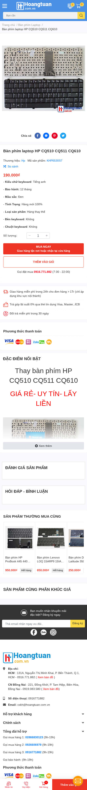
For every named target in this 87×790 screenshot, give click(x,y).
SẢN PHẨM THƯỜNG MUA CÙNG (32, 516)
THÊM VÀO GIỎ (43, 261)
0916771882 (36, 698)
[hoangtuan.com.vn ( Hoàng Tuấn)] (36, 6)
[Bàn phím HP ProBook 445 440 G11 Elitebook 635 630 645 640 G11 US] (19, 538)
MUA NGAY (43, 248)
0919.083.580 (31, 689)
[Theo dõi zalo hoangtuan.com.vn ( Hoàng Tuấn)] (43, 632)
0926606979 (33, 744)
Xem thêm (45, 445)
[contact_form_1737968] (78, 781)
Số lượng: (10, 235)
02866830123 (34, 737)
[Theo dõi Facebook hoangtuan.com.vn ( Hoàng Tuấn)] (34, 632)
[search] (81, 15)
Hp (23, 160)
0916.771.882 (43, 271)
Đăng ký (77, 623)
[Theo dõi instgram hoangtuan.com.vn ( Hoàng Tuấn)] (53, 632)
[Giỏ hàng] (78, 5)
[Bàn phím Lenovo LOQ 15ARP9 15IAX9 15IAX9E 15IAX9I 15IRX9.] (51, 538)
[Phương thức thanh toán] (28, 341)
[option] (43, 78)
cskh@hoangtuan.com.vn (33, 704)
